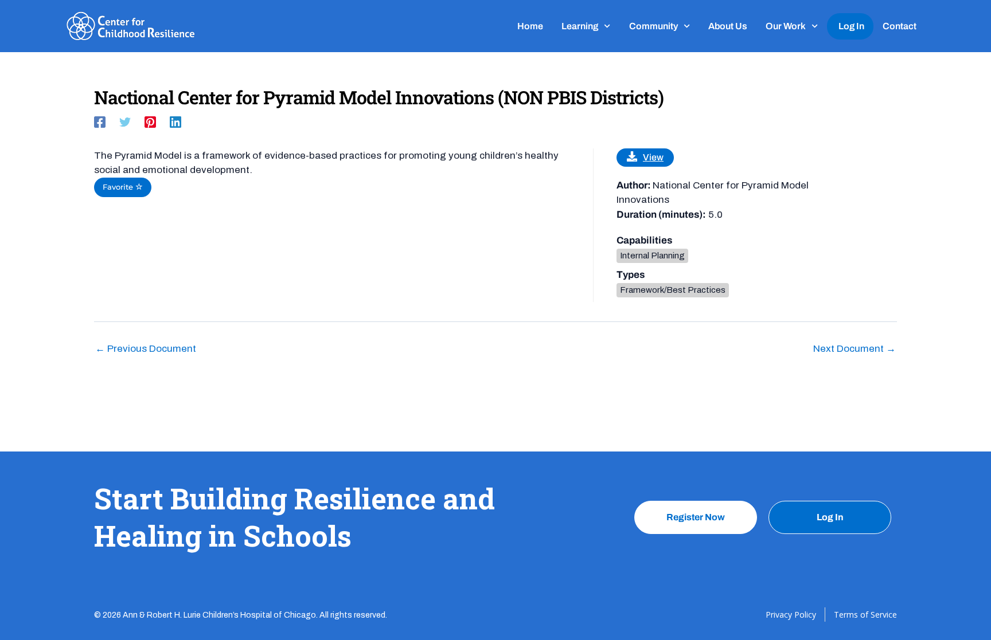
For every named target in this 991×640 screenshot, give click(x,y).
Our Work (786, 26)
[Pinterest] (150, 122)
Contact (899, 26)
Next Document (854, 349)
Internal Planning (652, 255)
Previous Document (145, 349)
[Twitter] (125, 122)
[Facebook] (100, 122)
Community (653, 26)
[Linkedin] (175, 122)
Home (530, 26)
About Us (727, 26)
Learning (579, 26)
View (653, 157)
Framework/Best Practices (672, 290)
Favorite (119, 187)
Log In (851, 26)
